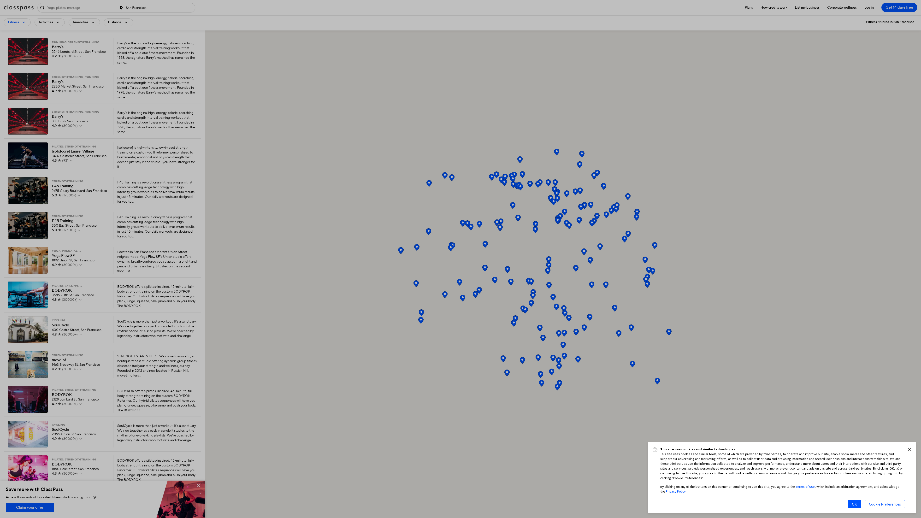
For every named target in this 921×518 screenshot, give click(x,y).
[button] (909, 449)
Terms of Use (805, 486)
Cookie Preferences (885, 504)
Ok (854, 504)
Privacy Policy (676, 491)
